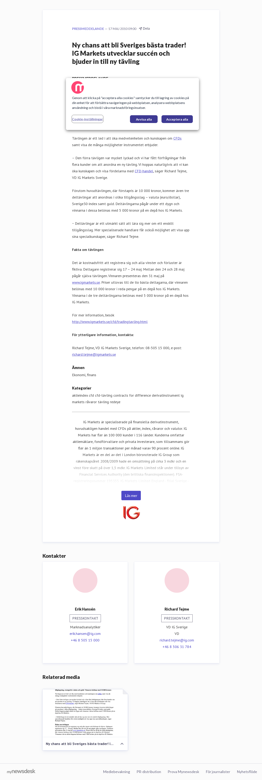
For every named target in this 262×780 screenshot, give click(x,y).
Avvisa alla (144, 119)
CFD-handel (144, 171)
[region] (132, 104)
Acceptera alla (177, 119)
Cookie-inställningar (87, 119)
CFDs (177, 138)
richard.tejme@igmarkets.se (94, 354)
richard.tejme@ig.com (177, 640)
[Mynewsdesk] (21, 772)
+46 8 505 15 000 (85, 640)
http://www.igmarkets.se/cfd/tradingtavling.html (110, 321)
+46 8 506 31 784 (177, 646)
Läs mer (131, 495)
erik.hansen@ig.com (85, 633)
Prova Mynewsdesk (183, 771)
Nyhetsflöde (247, 771)
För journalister (218, 771)
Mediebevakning (116, 771)
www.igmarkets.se (86, 282)
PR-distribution (149, 771)
